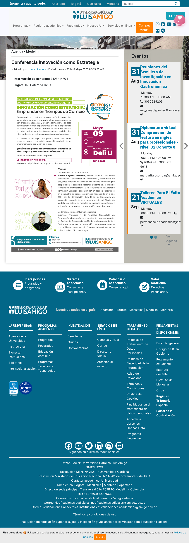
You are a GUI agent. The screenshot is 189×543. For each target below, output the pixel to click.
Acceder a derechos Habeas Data (136, 423)
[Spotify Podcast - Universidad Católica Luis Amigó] (163, 30)
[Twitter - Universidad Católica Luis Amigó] (175, 24)
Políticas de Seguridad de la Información (138, 363)
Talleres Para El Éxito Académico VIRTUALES (160, 197)
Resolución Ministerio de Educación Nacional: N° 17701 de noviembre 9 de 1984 (94, 476)
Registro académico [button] (47, 25)
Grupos (73, 342)
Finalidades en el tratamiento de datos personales (139, 409)
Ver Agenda (171, 239)
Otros (160, 390)
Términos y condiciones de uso (94, 514)
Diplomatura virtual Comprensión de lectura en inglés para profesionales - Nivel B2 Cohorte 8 (159, 137)
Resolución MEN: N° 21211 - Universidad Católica (94, 472)
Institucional (17, 346)
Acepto (100, 537)
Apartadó (58, 4)
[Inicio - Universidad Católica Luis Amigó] (93, 15)
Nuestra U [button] (94, 25)
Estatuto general (167, 343)
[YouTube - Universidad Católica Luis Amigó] (168, 24)
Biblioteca (16, 363)
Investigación (79, 325)
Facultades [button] (74, 25)
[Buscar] (176, 3)
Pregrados (45, 340)
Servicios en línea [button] (120, 25)
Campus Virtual (144, 28)
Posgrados (45, 345)
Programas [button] (20, 25)
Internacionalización (23, 368)
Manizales (94, 4)
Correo (102, 345)
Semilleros (75, 336)
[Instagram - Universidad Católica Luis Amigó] (157, 24)
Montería (113, 4)
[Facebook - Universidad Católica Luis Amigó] (163, 24)
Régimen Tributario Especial (163, 400)
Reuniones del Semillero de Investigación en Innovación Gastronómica (155, 77)
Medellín (152, 310)
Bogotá (76, 4)
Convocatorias (78, 348)
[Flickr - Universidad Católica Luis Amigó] (157, 30)
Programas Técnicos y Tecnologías (46, 366)
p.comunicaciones (38, 69)
